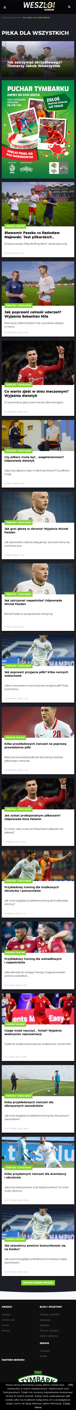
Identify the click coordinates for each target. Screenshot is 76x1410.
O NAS (5, 1325)
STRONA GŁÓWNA (50, 1315)
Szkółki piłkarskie (48, 1336)
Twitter (43, 1356)
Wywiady (44, 1325)
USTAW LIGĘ (8, 1320)
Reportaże (45, 1320)
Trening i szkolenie (49, 1331)
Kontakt (6, 1331)
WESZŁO (6, 1315)
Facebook (45, 1351)
